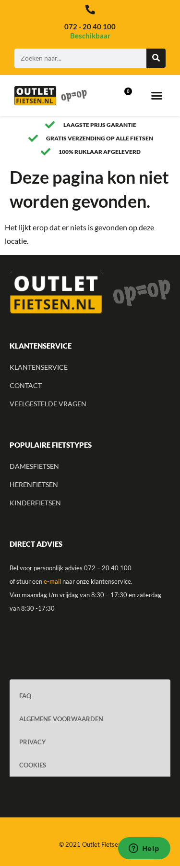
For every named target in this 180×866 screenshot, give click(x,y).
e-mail (52, 581)
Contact (26, 385)
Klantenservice (39, 367)
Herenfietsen (34, 484)
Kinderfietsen (35, 503)
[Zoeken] (156, 58)
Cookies (32, 765)
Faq (25, 696)
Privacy (32, 742)
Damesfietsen (34, 466)
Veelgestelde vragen (48, 404)
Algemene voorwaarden (61, 719)
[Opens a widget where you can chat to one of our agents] (144, 849)
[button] (156, 96)
